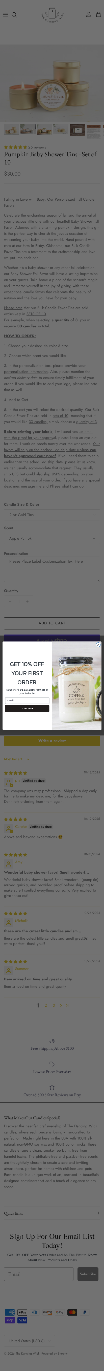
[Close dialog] (98, 644)
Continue (27, 708)
